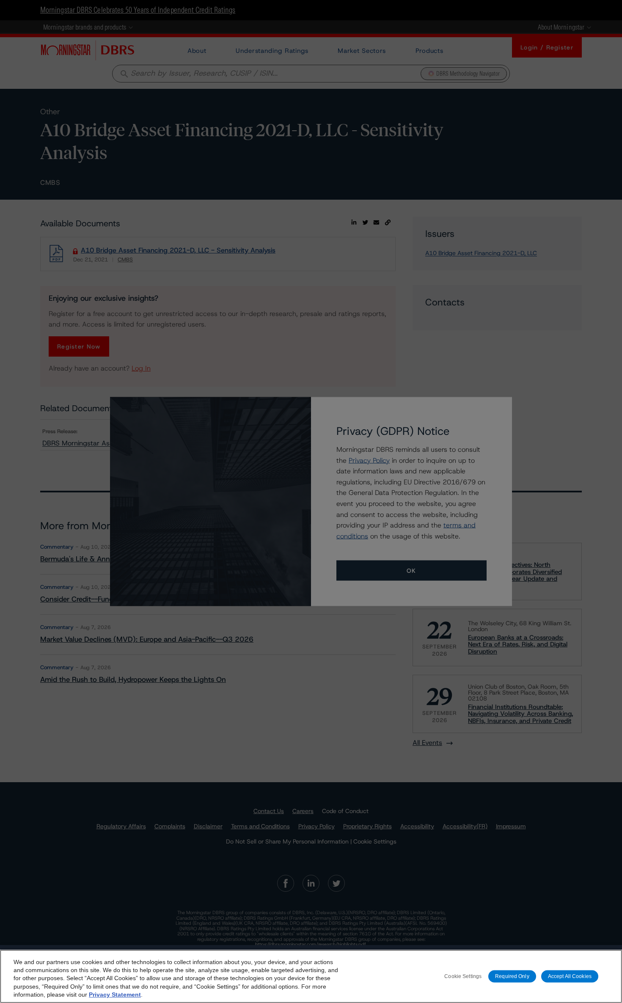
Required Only (512, 976)
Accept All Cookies (570, 976)
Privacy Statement (115, 994)
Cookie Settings (463, 976)
